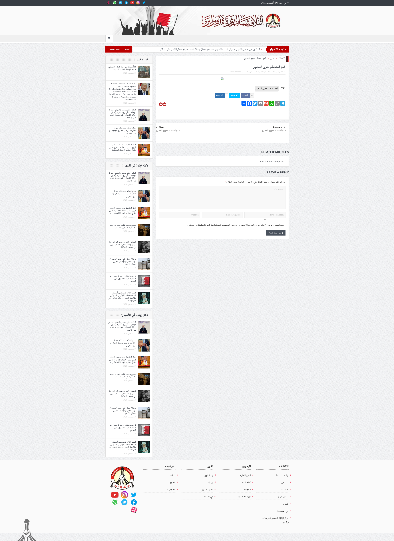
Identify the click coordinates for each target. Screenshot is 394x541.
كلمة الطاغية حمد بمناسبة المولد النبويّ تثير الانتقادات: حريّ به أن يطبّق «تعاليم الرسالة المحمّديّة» (122, 147)
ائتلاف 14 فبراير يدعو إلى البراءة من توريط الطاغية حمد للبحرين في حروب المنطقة (122, 244)
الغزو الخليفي (245, 476)
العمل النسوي (207, 490)
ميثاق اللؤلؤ (283, 497)
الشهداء (247, 490)
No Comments (235, 72)
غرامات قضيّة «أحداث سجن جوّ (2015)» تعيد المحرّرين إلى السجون (123, 278)
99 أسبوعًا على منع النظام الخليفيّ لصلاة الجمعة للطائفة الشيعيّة (122, 68)
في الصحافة (283, 511)
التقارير (285, 504)
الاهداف (285, 490)
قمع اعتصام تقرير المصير (252, 72)
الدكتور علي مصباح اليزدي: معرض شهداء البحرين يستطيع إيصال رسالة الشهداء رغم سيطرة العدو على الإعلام (210, 49)
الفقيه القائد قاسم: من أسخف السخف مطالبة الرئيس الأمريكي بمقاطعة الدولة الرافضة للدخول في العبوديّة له (122, 297)
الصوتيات (171, 490)
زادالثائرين (208, 476)
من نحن (285, 483)
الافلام (172, 476)
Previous (277, 127)
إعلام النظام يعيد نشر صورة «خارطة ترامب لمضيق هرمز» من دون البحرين (122, 130)
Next (161, 127)
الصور (172, 483)
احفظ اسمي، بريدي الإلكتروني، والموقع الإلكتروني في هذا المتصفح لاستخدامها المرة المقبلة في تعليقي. (236, 225)
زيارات (210, 483)
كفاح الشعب (245, 483)
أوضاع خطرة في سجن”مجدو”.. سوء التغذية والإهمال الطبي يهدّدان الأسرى (122, 261)
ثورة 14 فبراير (244, 497)
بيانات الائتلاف (282, 476)
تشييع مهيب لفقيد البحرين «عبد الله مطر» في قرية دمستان (123, 226)
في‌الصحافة (207, 497)
